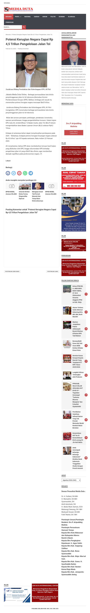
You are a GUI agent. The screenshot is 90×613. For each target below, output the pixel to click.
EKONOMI (62, 16)
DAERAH (36, 16)
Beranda (7, 3)
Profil (17, 16)
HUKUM (44, 16)
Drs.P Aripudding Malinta (73, 125)
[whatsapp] (25, 173)
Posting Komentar (23, 48)
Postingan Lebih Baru (12, 271)
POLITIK (53, 16)
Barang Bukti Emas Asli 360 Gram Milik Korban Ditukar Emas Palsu (78, 345)
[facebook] (8, 173)
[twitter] (13, 173)
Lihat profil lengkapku (74, 132)
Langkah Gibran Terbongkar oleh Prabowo (78, 375)
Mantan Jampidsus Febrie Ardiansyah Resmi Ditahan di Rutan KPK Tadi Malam (78, 329)
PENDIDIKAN (9, 22)
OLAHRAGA (71, 16)
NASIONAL (27, 16)
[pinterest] (19, 173)
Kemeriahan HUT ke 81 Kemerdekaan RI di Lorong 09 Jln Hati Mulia (78, 437)
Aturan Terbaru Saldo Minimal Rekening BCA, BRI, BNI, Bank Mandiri (78, 312)
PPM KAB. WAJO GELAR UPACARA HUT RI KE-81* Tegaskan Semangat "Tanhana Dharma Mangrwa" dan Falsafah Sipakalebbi (78, 395)
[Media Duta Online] (18, 9)
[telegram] (31, 173)
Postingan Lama (52, 271)
